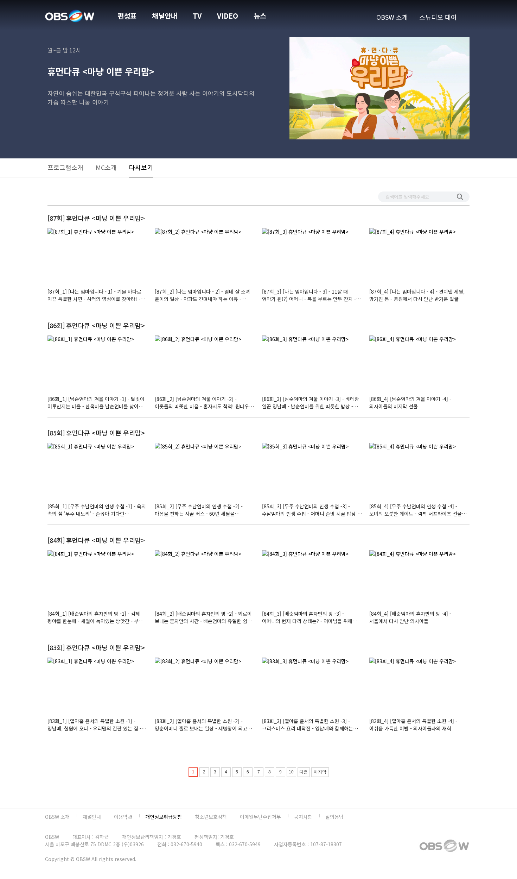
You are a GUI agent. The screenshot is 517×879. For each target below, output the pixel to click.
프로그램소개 (65, 167)
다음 (303, 772)
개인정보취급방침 (163, 816)
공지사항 (303, 816)
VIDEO (227, 16)
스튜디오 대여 (438, 16)
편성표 (126, 16)
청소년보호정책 (211, 816)
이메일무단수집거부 (260, 816)
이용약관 (123, 816)
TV (197, 16)
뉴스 (260, 16)
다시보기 (141, 167)
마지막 (320, 772)
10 (291, 772)
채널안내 (164, 16)
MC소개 (106, 167)
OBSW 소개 (392, 16)
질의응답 (334, 816)
